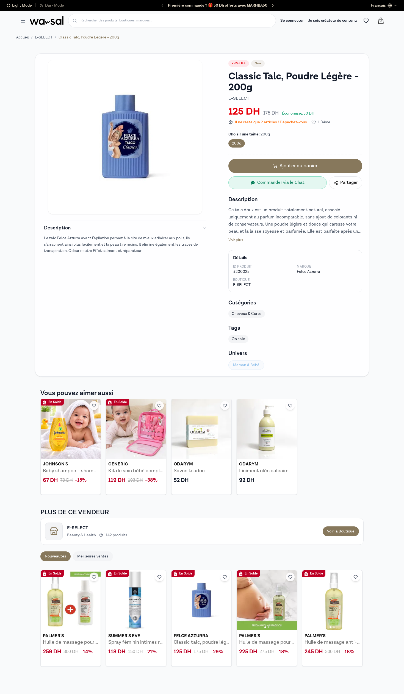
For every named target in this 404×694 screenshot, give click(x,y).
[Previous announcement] (162, 5)
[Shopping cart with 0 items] (380, 21)
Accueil (22, 37)
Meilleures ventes (93, 556)
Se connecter (292, 20)
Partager (349, 182)
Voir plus (235, 240)
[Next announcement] (273, 5)
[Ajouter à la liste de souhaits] (94, 405)
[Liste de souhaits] (366, 21)
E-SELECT (43, 37)
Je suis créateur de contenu (332, 20)
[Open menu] (23, 20)
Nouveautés (55, 556)
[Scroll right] (355, 618)
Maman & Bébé (246, 365)
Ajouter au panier (298, 166)
